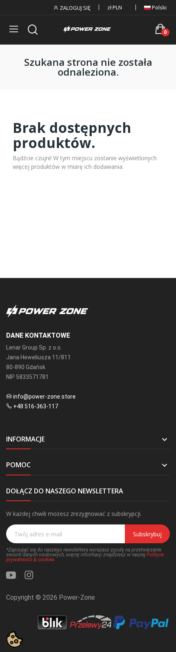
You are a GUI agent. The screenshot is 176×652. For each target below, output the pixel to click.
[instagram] (29, 575)
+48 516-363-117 (35, 406)
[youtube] (11, 575)
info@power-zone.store (44, 396)
